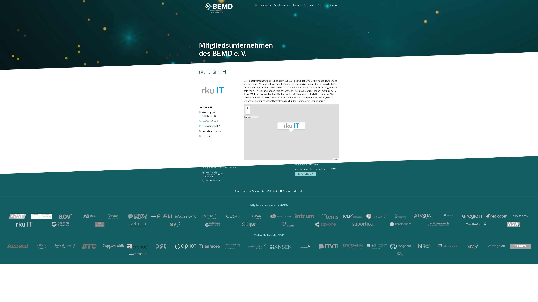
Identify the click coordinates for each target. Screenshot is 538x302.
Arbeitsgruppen (282, 5)
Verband (265, 5)
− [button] (248, 112)
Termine (297, 5)
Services (308, 5)
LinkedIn (299, 191)
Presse (321, 5)
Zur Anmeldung (305, 174)
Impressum (241, 191)
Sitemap (286, 191)
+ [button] (248, 108)
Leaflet (336, 159)
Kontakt (334, 5)
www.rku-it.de (210, 126)
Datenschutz (257, 191)
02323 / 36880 (210, 121)
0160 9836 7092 (212, 180)
